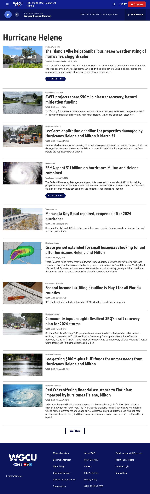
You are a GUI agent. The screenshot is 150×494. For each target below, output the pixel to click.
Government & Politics (54, 92)
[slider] (21, 14)
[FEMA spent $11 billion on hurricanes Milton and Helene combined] (22, 173)
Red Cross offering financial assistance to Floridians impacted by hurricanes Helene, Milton (89, 392)
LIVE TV (123, 4)
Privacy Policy (90, 480)
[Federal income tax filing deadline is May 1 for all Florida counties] (22, 293)
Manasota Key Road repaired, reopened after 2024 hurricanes (88, 216)
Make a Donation (61, 453)
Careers (88, 466)
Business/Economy (52, 47)
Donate (138, 4)
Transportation (51, 209)
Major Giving (58, 466)
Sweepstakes (59, 486)
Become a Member (62, 460)
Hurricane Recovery (52, 126)
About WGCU (90, 453)
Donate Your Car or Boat (64, 480)
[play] (8, 14)
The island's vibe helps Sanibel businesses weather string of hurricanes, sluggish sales (95, 54)
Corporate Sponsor (62, 473)
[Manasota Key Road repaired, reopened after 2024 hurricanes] (22, 219)
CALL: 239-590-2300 (93, 486)
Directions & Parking (125, 460)
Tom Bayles (49, 178)
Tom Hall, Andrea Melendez (56, 61)
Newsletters (121, 473)
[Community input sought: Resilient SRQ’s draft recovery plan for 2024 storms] (22, 324)
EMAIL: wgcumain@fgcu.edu (129, 453)
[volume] (16, 14)
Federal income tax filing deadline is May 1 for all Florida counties (93, 290)
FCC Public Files (91, 473)
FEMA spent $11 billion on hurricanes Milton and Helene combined (92, 170)
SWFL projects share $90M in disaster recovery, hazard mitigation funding (91, 99)
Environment (50, 163)
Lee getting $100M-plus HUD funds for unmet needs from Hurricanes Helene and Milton (93, 361)
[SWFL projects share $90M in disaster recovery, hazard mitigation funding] (22, 102)
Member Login (122, 466)
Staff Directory (91, 460)
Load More (75, 430)
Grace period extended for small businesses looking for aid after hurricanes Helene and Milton (95, 250)
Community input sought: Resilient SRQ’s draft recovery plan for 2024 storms (92, 321)
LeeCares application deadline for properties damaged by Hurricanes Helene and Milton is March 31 (94, 133)
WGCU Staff (50, 107)
